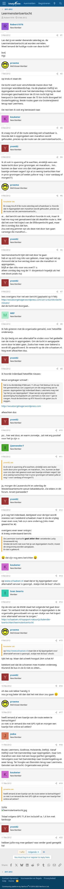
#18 (61, 744)
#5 (61, 195)
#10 (61, 430)
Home (11, 881)
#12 (61, 510)
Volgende (32, 852)
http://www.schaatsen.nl (17, 650)
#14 (61, 602)
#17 (61, 712)
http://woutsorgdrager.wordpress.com (21, 406)
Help (4, 881)
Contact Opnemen (10, 878)
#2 (61, 73)
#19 (61, 783)
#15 (61, 640)
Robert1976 (9, 17)
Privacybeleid (50, 878)
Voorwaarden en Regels (31, 878)
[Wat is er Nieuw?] (54, 3)
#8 (61, 324)
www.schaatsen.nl (14, 580)
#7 (61, 291)
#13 (61, 576)
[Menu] (4, 3)
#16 (61, 686)
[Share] (57, 35)
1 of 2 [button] (21, 852)
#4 (61, 157)
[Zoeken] (60, 3)
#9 (61, 369)
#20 (61, 837)
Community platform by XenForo (25, 886)
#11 (61, 456)
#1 (61, 35)
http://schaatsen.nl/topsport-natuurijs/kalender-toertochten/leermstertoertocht (26, 621)
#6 (61, 250)
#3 (61, 128)
